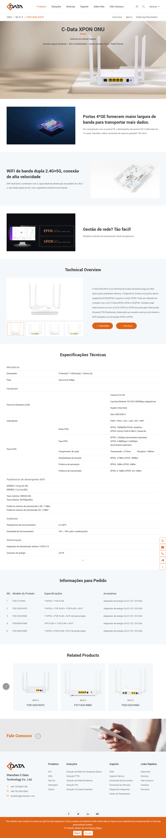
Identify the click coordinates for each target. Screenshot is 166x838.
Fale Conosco (117, 6)
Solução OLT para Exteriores (79, 789)
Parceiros (145, 789)
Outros (51, 789)
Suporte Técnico (117, 776)
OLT (50, 771)
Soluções (56, 6)
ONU (9, 17)
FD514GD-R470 (35, 17)
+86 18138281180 (19, 786)
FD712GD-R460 (130, 705)
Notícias (70, 6)
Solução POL (72, 785)
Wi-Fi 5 (19, 17)
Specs (129, 17)
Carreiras (145, 785)
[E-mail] (162, 547)
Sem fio (51, 780)
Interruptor (53, 785)
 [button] (159, 686)
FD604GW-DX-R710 (83, 705)
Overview (117, 17)
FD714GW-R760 (35, 705)
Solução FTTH (72, 776)
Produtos (41, 6)
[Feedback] (162, 560)
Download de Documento (121, 780)
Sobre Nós (99, 6)
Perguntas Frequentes (119, 789)
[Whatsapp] (162, 540)
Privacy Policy (94, 828)
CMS (111, 771)
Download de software (119, 785)
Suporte (84, 6)
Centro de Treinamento (119, 793)
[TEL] (162, 553)
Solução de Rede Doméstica (79, 780)
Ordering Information (147, 17)
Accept (88, 833)
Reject (77, 833)
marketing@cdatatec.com (23, 796)
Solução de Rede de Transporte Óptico (84, 771)
